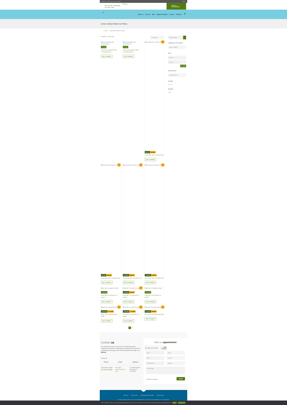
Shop (153, 14)
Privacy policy (181, 402)
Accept (174, 402)
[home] (101, 30)
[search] (184, 37)
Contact (183, 1)
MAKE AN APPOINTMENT (175, 6)
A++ (169, 84)
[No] (285, 403)
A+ (168, 92)
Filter (183, 66)
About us (140, 14)
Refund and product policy (147, 395)
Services (147, 14)
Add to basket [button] (106, 56)
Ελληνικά (179, 14)
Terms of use (134, 395)
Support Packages (162, 14)
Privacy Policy (160, 395)
